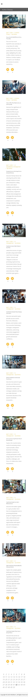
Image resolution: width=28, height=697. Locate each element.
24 (16, 679)
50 (14, 687)
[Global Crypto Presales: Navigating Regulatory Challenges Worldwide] (14, 550)
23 (14, 679)
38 (6, 684)
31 (11, 682)
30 (9, 682)
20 (6, 679)
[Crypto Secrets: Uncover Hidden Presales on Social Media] (14, 230)
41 (14, 684)
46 (4, 687)
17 (22, 677)
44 (22, 684)
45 (24, 684)
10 (4, 677)
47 (6, 687)
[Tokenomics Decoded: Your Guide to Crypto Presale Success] (14, 362)
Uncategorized (16, 166)
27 (24, 679)
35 (22, 682)
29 (6, 682)
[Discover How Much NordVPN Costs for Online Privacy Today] (14, 21)
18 (24, 677)
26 (22, 679)
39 (9, 684)
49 (11, 687)
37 (4, 684)
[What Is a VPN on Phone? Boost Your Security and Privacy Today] (14, 87)
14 (14, 677)
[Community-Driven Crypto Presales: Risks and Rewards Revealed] (14, 423)
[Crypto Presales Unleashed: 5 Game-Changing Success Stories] (14, 296)
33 (16, 682)
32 (14, 682)
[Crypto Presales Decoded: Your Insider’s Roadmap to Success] (14, 486)
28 (4, 682)
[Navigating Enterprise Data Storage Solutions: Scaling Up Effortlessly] (14, 154)
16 (19, 677)
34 (19, 682)
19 (4, 679)
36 (24, 682)
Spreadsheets (9, 166)
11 (6, 677)
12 (9, 677)
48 (9, 687)
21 (9, 679)
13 (11, 677)
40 (11, 684)
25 (19, 679)
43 (19, 684)
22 (11, 679)
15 (16, 677)
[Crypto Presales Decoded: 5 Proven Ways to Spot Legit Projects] (14, 615)
